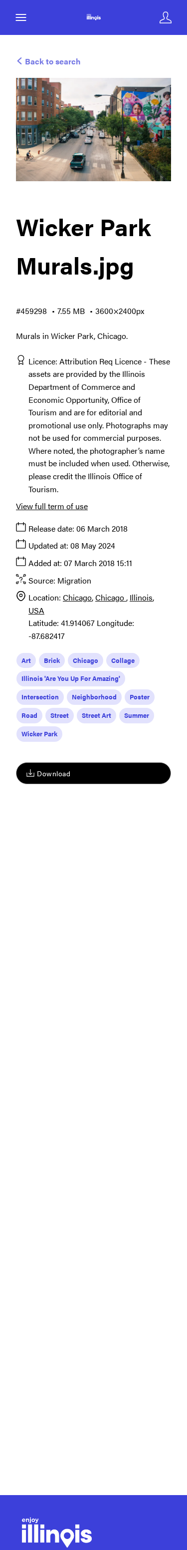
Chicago (77, 597)
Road (29, 715)
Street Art (96, 715)
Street (59, 715)
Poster (140, 696)
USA (36, 610)
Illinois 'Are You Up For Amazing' (70, 678)
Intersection (40, 696)
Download (53, 773)
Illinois (141, 597)
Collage (123, 660)
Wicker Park (39, 733)
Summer (136, 715)
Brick (52, 660)
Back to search (52, 61)
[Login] (165, 17)
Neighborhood (94, 696)
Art (26, 660)
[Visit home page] (93, 17)
